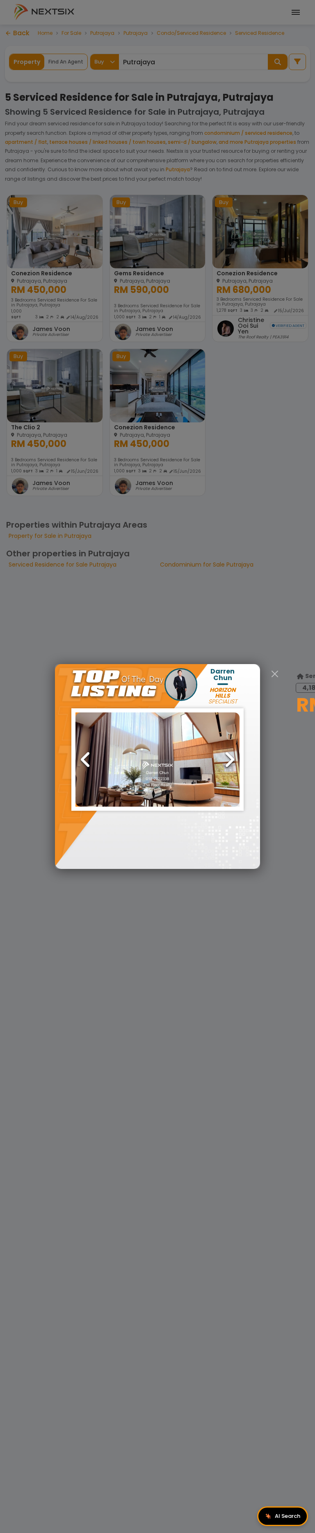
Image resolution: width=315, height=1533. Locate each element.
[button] (157, 759)
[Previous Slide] (85, 759)
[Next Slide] (229, 759)
